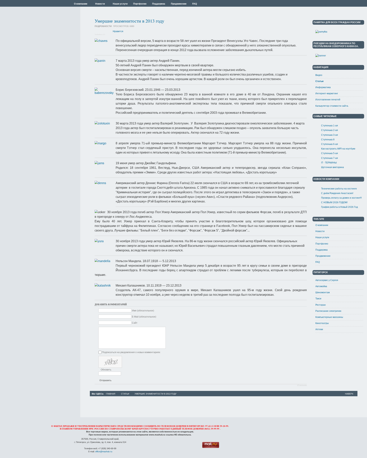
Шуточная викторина (332, 167)
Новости (320, 231)
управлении (80, 428)
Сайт (134, 323)
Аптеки (319, 329)
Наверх (349, 394)
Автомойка (321, 286)
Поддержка (321, 249)
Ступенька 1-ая (329, 125)
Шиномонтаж (322, 292)
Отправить (105, 380)
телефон (187, 428)
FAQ (317, 262)
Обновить (106, 369)
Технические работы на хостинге (339, 188)
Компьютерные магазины (329, 317)
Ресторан (320, 305)
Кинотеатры (322, 323)
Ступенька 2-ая (329, 130)
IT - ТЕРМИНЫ (329, 162)
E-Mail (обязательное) (144, 316)
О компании (321, 225)
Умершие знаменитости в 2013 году (129, 21)
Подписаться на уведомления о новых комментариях (131, 352)
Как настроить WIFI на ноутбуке (338, 148)
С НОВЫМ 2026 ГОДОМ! (334, 202)
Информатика (323, 87)
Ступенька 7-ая (329, 158)
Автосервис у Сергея (326, 280)
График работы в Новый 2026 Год (339, 207)
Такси (318, 298)
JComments (302, 385)
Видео (318, 75)
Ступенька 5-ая (329, 153)
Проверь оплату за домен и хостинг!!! (341, 198)
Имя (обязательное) (143, 310)
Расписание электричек (328, 311)
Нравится (118, 31)
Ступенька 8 (328, 139)
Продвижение (322, 256)
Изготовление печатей (327, 99)
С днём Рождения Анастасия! (337, 193)
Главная (110, 394)
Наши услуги (322, 237)
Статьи (319, 81)
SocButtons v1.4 (100, 34)
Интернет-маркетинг (326, 93)
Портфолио (321, 243)
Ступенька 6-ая (329, 144)
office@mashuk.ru (103, 451)
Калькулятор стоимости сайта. (332, 106)
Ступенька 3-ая (329, 135)
